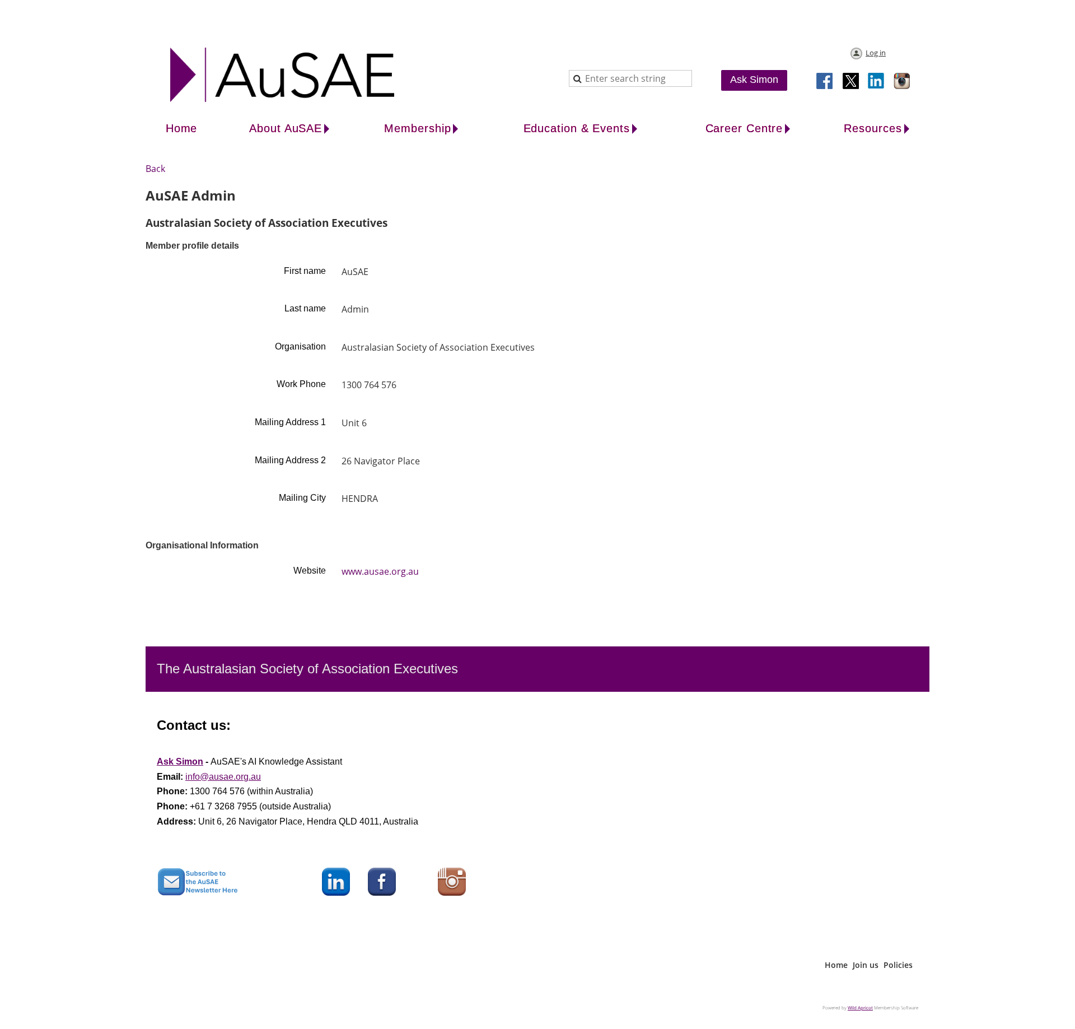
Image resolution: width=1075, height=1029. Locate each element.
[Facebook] (825, 82)
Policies (898, 965)
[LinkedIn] (877, 82)
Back (155, 168)
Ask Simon (754, 79)
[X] (851, 82)
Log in (876, 53)
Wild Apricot (860, 1007)
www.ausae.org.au (380, 571)
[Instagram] (903, 82)
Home (836, 965)
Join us (865, 965)
